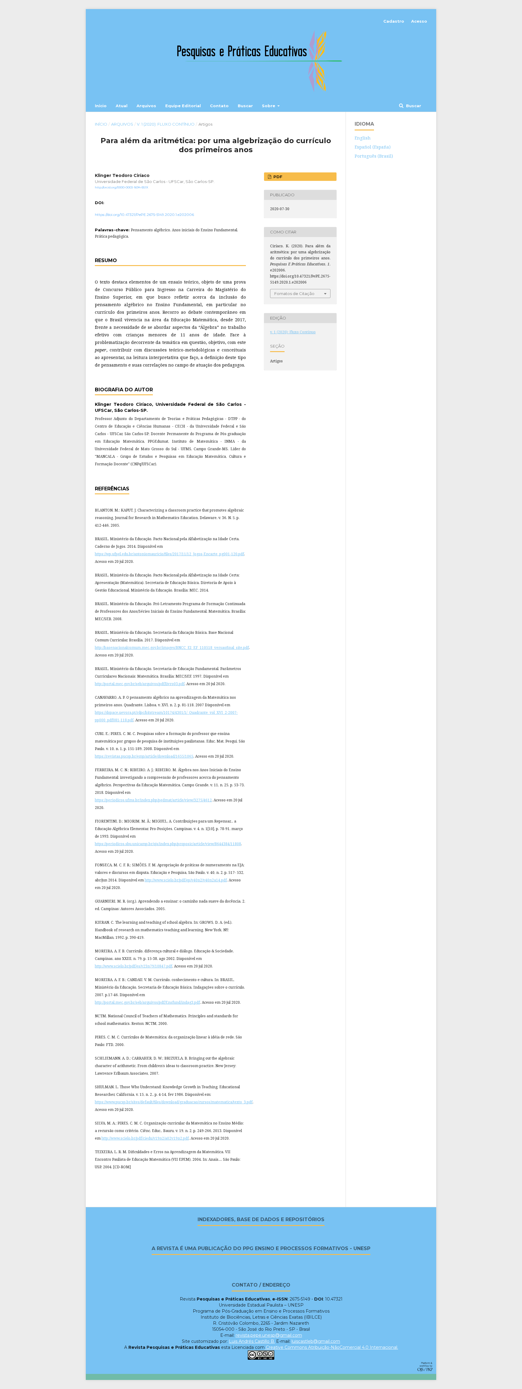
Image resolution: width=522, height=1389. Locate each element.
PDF (277, 176)
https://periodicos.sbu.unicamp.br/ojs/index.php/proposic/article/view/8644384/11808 (168, 843)
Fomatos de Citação (294, 293)
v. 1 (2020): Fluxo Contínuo (166, 124)
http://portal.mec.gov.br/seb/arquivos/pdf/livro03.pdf (140, 683)
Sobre (269, 105)
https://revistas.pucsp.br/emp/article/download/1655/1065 (144, 756)
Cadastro (393, 21)
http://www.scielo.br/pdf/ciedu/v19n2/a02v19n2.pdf (145, 1138)
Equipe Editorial (183, 105)
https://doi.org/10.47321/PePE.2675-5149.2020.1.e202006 (144, 214)
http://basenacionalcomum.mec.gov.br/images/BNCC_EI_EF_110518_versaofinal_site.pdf (172, 647)
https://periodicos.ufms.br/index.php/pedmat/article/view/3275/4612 (153, 800)
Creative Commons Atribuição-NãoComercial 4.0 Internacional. (331, 1347)
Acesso (419, 21)
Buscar (245, 105)
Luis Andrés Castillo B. (252, 1341)
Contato (219, 105)
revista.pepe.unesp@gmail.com (269, 1335)
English (363, 138)
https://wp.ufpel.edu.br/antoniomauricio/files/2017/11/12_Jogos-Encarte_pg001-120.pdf (169, 554)
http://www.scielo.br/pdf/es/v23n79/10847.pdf (133, 966)
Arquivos (146, 105)
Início (101, 105)
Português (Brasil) (374, 156)
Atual (121, 105)
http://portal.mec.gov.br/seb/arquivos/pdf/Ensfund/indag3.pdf (147, 1002)
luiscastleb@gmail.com (316, 1341)
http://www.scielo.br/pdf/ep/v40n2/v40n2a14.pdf (186, 880)
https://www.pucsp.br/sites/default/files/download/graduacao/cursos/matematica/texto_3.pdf (174, 1102)
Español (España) (373, 147)
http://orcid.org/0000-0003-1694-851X (121, 187)
